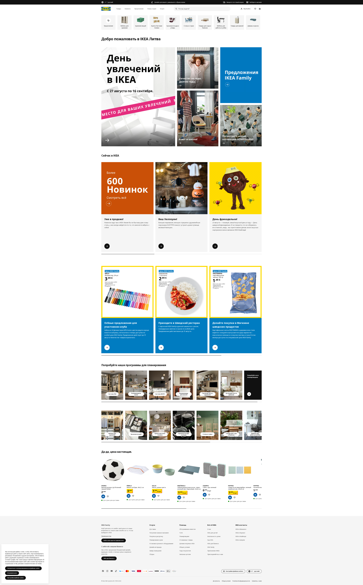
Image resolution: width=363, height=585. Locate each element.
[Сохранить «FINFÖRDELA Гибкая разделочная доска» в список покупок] (184, 497)
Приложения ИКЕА (213, 551)
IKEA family (210, 547)
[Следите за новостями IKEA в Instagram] (107, 571)
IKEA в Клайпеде (240, 536)
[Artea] (162, 571)
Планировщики (184, 536)
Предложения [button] (138, 9)
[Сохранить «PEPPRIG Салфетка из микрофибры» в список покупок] (234, 497)
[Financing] (121, 571)
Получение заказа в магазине (159, 533)
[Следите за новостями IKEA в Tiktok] (116, 571)
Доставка (152, 529)
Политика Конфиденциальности (241, 581)
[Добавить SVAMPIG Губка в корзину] (205, 495)
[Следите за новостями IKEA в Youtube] (111, 571)
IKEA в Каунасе (240, 533)
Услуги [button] (162, 9)
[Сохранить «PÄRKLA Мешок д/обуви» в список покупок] (133, 496)
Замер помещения (155, 551)
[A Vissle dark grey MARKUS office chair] (255, 425)
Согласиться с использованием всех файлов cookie (23, 568)
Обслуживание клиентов (187, 529)
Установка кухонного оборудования (161, 543)
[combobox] (201, 9)
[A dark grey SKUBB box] (136, 425)
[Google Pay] (174, 571)
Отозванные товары (186, 540)
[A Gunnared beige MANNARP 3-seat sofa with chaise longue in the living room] (231, 385)
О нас (209, 529)
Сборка (151, 554)
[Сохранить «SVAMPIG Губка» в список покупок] (209, 495)
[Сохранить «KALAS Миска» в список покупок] (158, 496)
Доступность (216, 581)
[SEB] (156, 571)
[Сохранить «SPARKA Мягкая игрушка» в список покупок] (108, 496)
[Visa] (133, 571)
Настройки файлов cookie (15, 578)
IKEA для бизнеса (213, 543)
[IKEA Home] (106, 9)
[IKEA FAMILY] (241, 75)
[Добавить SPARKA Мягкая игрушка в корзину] (103, 496)
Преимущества (106, 536)
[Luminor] (150, 571)
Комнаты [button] (128, 9)
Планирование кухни (156, 540)
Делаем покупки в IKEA (186, 543)
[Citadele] (139, 571)
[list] (181, 22)
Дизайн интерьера (155, 547)
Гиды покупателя (185, 551)
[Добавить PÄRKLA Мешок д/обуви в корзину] (128, 496)
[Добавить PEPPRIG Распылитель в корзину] (255, 495)
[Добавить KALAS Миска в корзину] (154, 496)
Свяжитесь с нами (257, 581)
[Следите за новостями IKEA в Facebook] (103, 571)
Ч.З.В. (181, 533)
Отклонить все (12, 573)
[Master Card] (127, 571)
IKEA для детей (212, 533)
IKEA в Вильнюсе (240, 529)
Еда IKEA (210, 540)
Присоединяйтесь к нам (215, 554)
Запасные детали (185, 554)
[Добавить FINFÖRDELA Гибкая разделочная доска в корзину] (179, 497)
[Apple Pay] (168, 571)
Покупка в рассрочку (156, 536)
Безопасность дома (213, 536)
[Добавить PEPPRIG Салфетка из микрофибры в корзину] (230, 497)
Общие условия (184, 547)
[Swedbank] (145, 571)
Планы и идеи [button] (151, 9)
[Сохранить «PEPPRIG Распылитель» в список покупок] (260, 495)
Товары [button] (118, 9)
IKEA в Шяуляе (240, 540)
